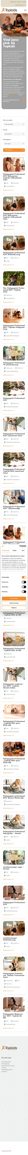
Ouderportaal (19, 5)
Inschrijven (4, 1071)
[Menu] (24, 10)
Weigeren (14, 607)
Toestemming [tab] (5, 550)
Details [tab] (14, 550)
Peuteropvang (5, 1064)
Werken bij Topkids (15, 2)
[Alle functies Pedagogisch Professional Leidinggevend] (14, 134)
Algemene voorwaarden (8, 1147)
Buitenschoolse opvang (8, 1066)
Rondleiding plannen (7, 1069)
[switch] (24, 582)
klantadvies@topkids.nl (10, 1084)
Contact (24, 2)
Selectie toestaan (14, 603)
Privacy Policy (5, 1143)
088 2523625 (8, 1081)
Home (4, 36)
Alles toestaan (14, 598)
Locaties (4, 1068)
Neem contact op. (10, 1099)
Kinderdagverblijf (6, 1062)
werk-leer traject (13, 95)
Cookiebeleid (15, 1143)
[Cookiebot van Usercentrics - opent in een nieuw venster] (19, 546)
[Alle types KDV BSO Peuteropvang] (14, 144)
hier (9, 96)
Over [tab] (23, 550)
